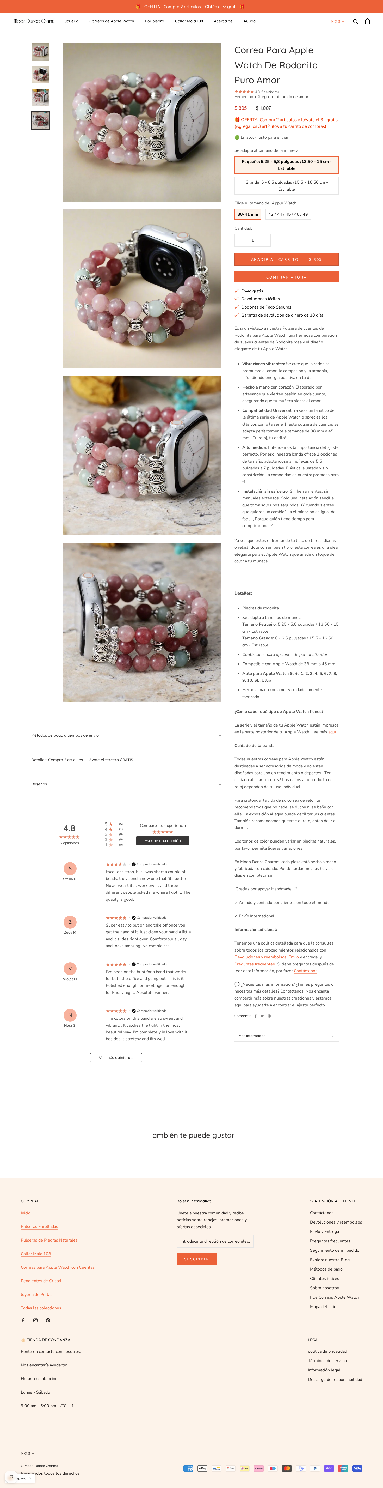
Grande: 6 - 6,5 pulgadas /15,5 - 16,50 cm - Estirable (286, 185)
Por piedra (154, 21)
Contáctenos (321, 1213)
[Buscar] (356, 21)
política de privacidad (327, 1351)
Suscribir (196, 1259)
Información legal (324, 1370)
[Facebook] (255, 1016)
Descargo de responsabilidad (335, 1379)
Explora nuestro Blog (330, 1260)
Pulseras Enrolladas (39, 1227)
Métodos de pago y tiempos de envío (65, 735)
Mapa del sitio (323, 1307)
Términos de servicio (327, 1361)
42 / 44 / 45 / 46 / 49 (288, 214)
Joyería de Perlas (36, 1294)
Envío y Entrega (324, 1232)
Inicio (25, 1213)
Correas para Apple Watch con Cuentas (58, 1267)
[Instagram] (35, 1320)
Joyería (71, 21)
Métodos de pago (326, 1269)
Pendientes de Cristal (41, 1281)
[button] (20, 1478)
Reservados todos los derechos (50, 1473)
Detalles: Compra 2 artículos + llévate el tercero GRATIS (82, 759)
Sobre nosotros (324, 1288)
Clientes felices (324, 1278)
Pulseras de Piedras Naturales (49, 1240)
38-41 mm (248, 214)
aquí (331, 732)
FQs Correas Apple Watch (334, 1297)
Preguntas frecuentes (330, 1241)
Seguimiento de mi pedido (334, 1250)
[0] (367, 21)
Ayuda (250, 21)
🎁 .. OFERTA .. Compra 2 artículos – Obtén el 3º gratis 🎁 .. (191, 6)
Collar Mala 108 (189, 21)
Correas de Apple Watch (111, 21)
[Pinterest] (269, 1016)
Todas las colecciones (41, 1308)
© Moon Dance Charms (39, 1465)
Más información (252, 1035)
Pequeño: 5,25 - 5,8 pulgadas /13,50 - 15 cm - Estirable (287, 165)
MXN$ (335, 21)
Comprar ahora (286, 277)
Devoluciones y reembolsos (336, 1222)
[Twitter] (262, 1016)
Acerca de (223, 21)
